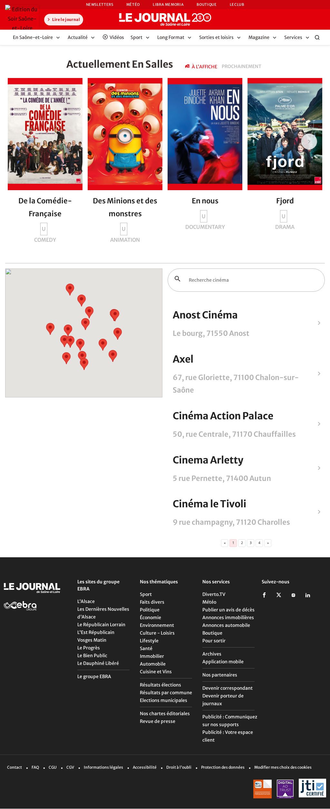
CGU (53, 767)
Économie (150, 617)
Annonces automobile (226, 625)
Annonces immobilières (228, 617)
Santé (146, 648)
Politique (150, 610)
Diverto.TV (213, 594)
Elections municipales (163, 700)
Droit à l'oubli (178, 767)
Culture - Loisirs (157, 633)
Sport (146, 594)
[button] (113, 356)
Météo (133, 4)
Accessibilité (145, 767)
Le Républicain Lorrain (101, 625)
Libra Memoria (168, 4)
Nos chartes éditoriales (165, 713)
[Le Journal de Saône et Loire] (165, 19)
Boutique (207, 4)
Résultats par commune (166, 693)
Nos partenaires (219, 675)
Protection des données (223, 767)
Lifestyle (149, 641)
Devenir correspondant (227, 688)
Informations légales (103, 767)
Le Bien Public (92, 655)
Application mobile (223, 662)
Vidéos (117, 37)
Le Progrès (88, 648)
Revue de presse (157, 721)
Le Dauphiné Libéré (98, 663)
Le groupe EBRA (94, 676)
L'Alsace (86, 601)
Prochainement (241, 66)
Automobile (153, 664)
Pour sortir (214, 641)
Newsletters (99, 4)
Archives (211, 654)
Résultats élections (160, 685)
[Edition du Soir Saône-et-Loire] (22, 19)
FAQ (35, 767)
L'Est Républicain (95, 632)
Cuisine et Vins (156, 672)
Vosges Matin (91, 640)
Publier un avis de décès (228, 610)
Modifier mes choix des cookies (283, 767)
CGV (70, 767)
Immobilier (152, 656)
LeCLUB (237, 4)
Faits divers (152, 602)
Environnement (157, 625)
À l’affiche (204, 67)
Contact (14, 767)
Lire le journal (66, 19)
